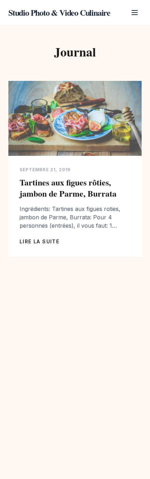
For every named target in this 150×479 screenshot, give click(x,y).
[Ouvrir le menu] (135, 13)
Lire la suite (39, 241)
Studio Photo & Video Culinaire (59, 12)
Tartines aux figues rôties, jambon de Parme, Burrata (68, 187)
